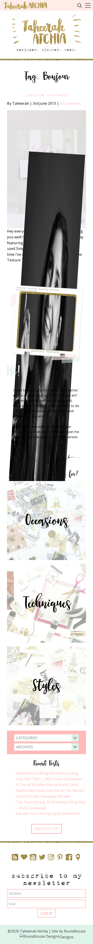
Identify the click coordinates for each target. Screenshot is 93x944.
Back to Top (46, 828)
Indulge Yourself (46, 95)
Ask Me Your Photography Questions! (48, 813)
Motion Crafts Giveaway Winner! (43, 796)
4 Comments (70, 103)
